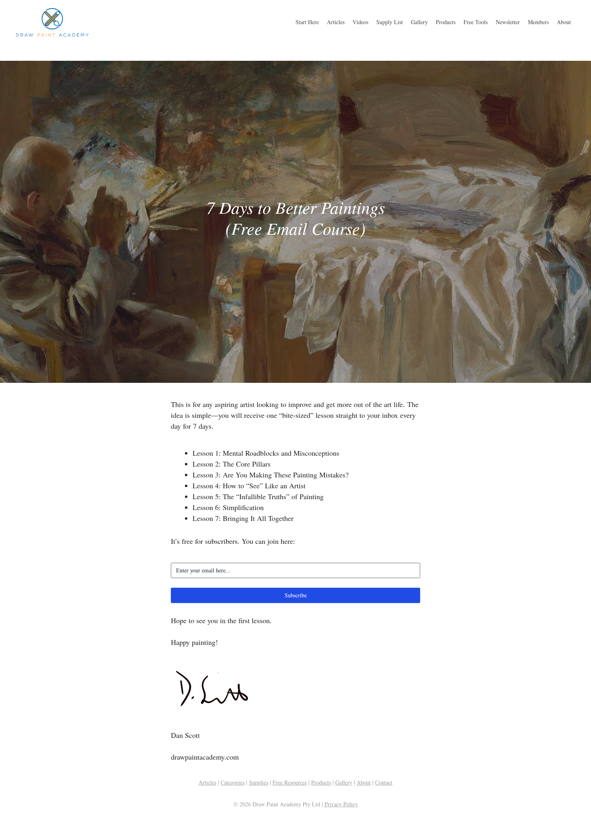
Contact (383, 782)
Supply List (389, 22)
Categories (232, 782)
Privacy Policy (341, 804)
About (564, 22)
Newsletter (508, 22)
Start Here (307, 22)
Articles (336, 22)
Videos (360, 22)
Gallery (419, 22)
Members (538, 22)
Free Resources (290, 782)
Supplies (258, 782)
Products (446, 22)
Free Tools (476, 22)
